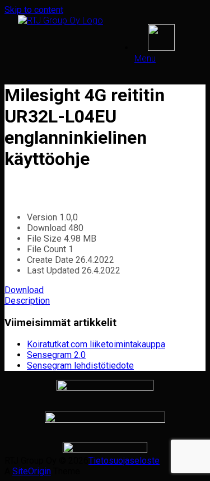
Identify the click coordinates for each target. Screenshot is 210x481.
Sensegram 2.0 (56, 355)
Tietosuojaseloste (124, 460)
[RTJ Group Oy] (60, 20)
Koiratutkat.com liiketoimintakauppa (96, 344)
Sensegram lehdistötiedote (80, 365)
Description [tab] (27, 300)
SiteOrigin (31, 471)
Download (24, 290)
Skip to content (33, 9)
